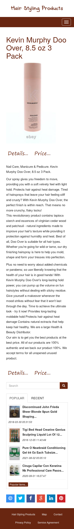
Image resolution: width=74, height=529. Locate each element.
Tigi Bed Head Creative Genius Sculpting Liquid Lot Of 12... (43, 431)
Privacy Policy (23, 522)
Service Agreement (48, 522)
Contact (58, 514)
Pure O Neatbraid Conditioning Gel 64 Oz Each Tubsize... (44, 450)
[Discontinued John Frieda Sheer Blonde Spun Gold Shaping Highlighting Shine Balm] (14, 411)
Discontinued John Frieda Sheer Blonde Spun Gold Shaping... (40, 412)
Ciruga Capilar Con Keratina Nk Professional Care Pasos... (43, 468)
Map (44, 514)
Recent (37, 398)
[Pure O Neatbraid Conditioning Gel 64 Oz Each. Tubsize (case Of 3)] (14, 451)
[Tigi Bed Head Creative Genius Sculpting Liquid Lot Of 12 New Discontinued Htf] (14, 433)
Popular (16, 398)
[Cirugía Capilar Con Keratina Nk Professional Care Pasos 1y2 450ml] (14, 469)
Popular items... (18, 484)
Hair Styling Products (23, 514)
